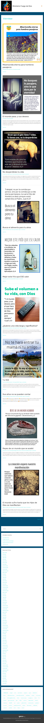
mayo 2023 (4, 617)
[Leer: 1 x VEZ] (22, 358)
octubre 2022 (5, 628)
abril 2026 (4, 559)
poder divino (23, 702)
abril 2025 (4, 579)
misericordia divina (9, 69)
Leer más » (4, 71)
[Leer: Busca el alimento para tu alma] (22, 205)
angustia (4, 507)
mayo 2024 (4, 597)
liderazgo (14, 450)
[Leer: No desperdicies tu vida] (22, 150)
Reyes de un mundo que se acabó (18, 448)
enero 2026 (4, 564)
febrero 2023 (5, 622)
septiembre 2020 (5, 670)
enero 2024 (4, 603)
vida (10, 229)
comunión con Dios (20, 695)
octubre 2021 (5, 648)
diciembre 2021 (5, 645)
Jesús (20, 700)
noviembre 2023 (5, 607)
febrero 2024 (5, 602)
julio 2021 (4, 653)
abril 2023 (4, 618)
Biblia (4, 695)
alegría (11, 692)
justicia (25, 700)
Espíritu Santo (24, 697)
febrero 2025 (5, 582)
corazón (32, 695)
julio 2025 (4, 574)
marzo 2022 (5, 640)
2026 (24, 716)
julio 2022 (4, 633)
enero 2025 (4, 584)
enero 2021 (4, 663)
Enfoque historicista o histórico (8, 542)
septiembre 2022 (5, 630)
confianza (28, 695)
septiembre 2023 (5, 610)
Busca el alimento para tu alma (17, 227)
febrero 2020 (5, 681)
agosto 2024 (5, 592)
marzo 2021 (4, 660)
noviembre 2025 (5, 567)
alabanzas (5, 692)
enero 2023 (4, 623)
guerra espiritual (11, 700)
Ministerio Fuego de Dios (22, 6)
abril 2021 (4, 658)
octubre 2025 (5, 569)
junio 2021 (4, 655)
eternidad (4, 69)
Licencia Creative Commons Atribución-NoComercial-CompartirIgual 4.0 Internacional (26, 718)
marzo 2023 (5, 620)
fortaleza (4, 700)
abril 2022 (4, 638)
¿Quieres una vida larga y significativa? (20, 326)
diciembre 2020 (5, 665)
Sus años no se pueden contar (17, 394)
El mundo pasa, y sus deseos (16, 116)
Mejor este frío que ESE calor (16, 276)
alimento (4, 229)
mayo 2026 (4, 557)
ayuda (30, 692)
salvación (10, 382)
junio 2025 (4, 575)
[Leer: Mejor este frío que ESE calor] (22, 254)
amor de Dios (20, 692)
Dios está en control (6, 450)
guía (17, 700)
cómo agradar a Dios (11, 697)
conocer (4, 396)
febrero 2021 (5, 661)
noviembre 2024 (5, 587)
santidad (10, 707)
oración (10, 702)
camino (4, 382)
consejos (4, 174)
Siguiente (39, 519)
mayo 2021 (4, 656)
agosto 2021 (5, 651)
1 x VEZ (6, 380)
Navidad (36, 700)
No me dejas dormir (6, 537)
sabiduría (35, 705)
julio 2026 (4, 554)
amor (15, 692)
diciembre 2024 (5, 585)
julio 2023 (4, 613)
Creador (7, 507)
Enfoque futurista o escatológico (8, 540)
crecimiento (38, 695)
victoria (23, 707)
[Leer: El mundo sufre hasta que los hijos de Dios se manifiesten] (22, 480)
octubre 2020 (5, 668)
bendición (35, 692)
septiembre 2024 (5, 590)
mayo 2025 (4, 577)
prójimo (23, 705)
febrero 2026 (5, 562)
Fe (38, 697)
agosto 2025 (5, 572)
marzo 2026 (5, 560)
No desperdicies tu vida (13, 172)
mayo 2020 (4, 676)
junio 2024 (4, 595)
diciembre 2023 (5, 605)
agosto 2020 (5, 671)
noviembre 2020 (5, 666)
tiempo (10, 174)
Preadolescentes (5, 544)
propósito (10, 705)
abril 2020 (4, 678)
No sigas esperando (6, 539)
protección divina (17, 705)
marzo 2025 (5, 580)
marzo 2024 (5, 600)
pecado (7, 278)
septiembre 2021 (5, 650)
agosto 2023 (5, 612)
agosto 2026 (5, 552)
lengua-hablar (30, 700)
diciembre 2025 (5, 565)
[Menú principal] (41, 6)
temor (15, 707)
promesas (11, 396)
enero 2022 (4, 643)
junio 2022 (4, 635)
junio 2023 (4, 615)
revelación (14, 507)
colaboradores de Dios (10, 695)
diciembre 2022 (5, 625)
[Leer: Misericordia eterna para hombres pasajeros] (22, 42)
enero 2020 (4, 683)
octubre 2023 (5, 608)
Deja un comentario (25, 174)
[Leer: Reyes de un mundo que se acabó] (22, 426)
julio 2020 (4, 673)
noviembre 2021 (5, 646)
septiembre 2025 (5, 570)
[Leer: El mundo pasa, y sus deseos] (22, 94)
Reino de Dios (19, 450)
